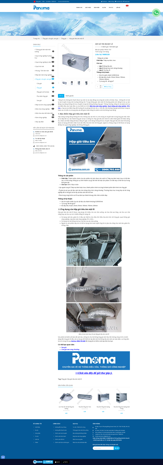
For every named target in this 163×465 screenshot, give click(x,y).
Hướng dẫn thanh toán (61, 430)
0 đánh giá (105, 47)
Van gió (45, 100)
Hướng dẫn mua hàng (60, 427)
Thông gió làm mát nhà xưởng (44, 51)
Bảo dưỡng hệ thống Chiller (80, 433)
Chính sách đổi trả (59, 439)
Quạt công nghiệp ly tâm (44, 62)
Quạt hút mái (44, 66)
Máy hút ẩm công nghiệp (44, 105)
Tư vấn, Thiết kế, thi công (79, 427)
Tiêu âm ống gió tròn (85, 407)
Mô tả (61, 96)
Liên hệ (37, 439)
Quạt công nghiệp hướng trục (44, 57)
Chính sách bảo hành (60, 436)
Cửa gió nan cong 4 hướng (70, 349)
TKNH (36, 442)
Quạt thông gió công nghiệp (117, 106)
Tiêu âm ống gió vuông (103, 407)
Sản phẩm (37, 433)
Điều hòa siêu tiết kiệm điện (44, 113)
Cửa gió (45, 83)
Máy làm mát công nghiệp (44, 75)
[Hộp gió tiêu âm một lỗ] (75, 60)
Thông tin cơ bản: (102, 58)
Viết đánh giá (113, 47)
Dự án (36, 430)
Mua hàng (108, 86)
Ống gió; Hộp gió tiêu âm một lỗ (71, 379)
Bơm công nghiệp (44, 117)
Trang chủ (36, 38)
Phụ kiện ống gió (45, 96)
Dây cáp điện (44, 122)
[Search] (129, 8)
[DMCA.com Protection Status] (48, 462)
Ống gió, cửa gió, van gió (50, 38)
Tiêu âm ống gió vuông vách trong (122, 407)
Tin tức (37, 436)
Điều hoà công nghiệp (44, 109)
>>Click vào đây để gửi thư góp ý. (93, 373)
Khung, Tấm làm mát (44, 71)
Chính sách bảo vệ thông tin (62, 442)
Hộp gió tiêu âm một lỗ (76, 38)
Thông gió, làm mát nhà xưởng (80, 430)
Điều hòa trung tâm (78, 439)
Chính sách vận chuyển (61, 433)
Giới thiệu (37, 427)
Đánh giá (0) (69, 96)
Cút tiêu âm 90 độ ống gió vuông (66, 407)
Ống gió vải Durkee (45, 92)
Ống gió (63, 38)
